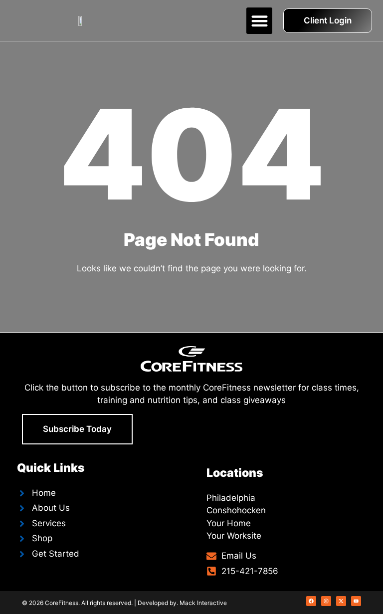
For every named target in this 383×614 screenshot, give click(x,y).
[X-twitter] (341, 601)
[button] (259, 20)
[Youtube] (356, 601)
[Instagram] (326, 601)
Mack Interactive (203, 603)
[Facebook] (311, 601)
